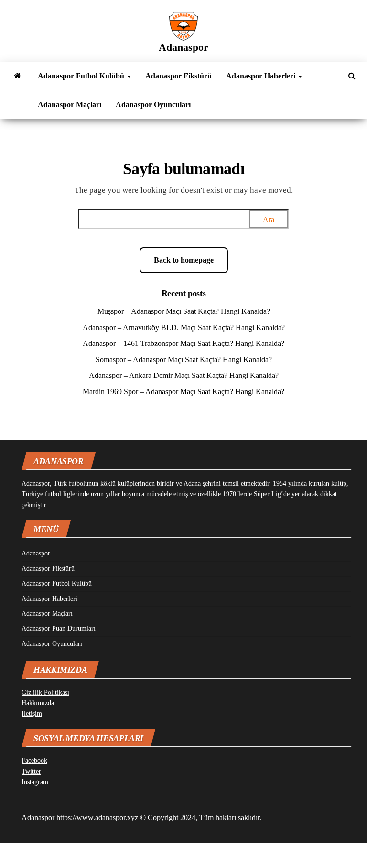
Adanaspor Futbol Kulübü (82, 76)
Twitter (31, 771)
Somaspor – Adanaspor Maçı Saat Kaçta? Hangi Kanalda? (184, 359)
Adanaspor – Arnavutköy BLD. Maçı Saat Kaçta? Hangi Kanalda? (184, 327)
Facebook (34, 760)
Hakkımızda (38, 703)
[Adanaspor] (17, 76)
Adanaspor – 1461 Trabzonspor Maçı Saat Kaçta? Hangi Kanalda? (183, 343)
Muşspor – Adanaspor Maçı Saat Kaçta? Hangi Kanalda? (183, 311)
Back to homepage (184, 260)
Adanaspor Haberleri (261, 76)
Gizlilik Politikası (45, 692)
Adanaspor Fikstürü (178, 76)
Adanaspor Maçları (69, 104)
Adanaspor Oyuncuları (153, 104)
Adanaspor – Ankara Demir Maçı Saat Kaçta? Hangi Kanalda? (184, 375)
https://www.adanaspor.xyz (97, 817)
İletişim (32, 713)
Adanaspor (183, 47)
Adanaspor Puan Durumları (59, 628)
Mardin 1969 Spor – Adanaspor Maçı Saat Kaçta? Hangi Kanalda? (183, 392)
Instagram (35, 782)
